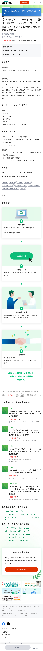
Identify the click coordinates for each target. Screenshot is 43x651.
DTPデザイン (24, 540)
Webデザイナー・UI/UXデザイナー (16, 511)
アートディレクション (12, 540)
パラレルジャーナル (8, 629)
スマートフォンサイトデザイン (14, 537)
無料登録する (21, 569)
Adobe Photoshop (24, 528)
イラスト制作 (30, 537)
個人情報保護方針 (7, 635)
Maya (28, 534)
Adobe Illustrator (11, 531)
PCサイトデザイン (10, 528)
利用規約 (5, 632)
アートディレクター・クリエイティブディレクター (20, 514)
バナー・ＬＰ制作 (24, 531)
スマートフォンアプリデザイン (14, 534)
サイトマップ (6, 638)
